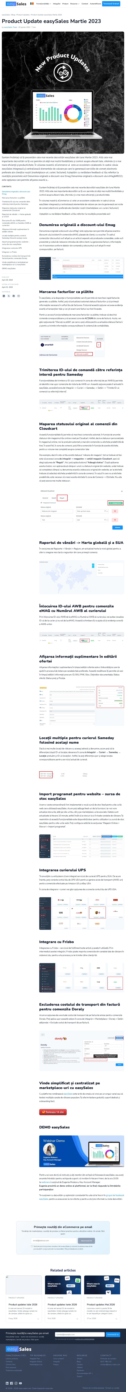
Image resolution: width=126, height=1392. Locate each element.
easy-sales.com (25, 1388)
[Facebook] (14, 296)
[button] (32, 3)
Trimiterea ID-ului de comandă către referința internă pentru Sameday (16, 203)
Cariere (80, 1364)
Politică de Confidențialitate (93, 1388)
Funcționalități (42, 3)
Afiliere (80, 1367)
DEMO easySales (9, 268)
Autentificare (95, 3)
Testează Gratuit (111, 3)
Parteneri (80, 1370)
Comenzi (9, 1361)
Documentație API (85, 1373)
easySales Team (10, 27)
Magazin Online (36, 1361)
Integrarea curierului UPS (12, 248)
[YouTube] (20, 1383)
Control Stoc (11, 1364)
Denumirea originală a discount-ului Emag (16, 192)
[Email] (19, 296)
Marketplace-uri (36, 1364)
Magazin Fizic (35, 1358)
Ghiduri (79, 1358)
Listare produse (12, 1358)
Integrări (56, 3)
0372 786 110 (105, 1361)
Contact (85, 3)
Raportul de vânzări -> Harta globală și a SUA (16, 215)
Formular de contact (108, 1358)
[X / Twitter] (9, 296)
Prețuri (65, 3)
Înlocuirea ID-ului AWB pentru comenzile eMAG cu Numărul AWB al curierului (16, 223)
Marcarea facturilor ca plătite (13, 198)
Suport (79, 1376)
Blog (13, 15)
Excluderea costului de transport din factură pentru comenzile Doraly (16, 257)
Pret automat (11, 1367)
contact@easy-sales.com (110, 1364)
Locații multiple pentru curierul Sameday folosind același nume (14, 236)
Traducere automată (14, 1370)
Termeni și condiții (112, 1388)
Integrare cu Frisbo (9, 252)
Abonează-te (113, 1334)
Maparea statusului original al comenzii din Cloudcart (13, 209)
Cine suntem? (58, 1358)
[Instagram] (16, 1383)
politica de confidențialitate (84, 1339)
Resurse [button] (74, 3)
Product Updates (23, 15)
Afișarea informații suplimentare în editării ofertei (15, 230)
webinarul (46, 1182)
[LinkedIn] (4, 296)
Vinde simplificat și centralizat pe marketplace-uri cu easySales (15, 263)
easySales (6, 15)
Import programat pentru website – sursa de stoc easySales (15, 243)
